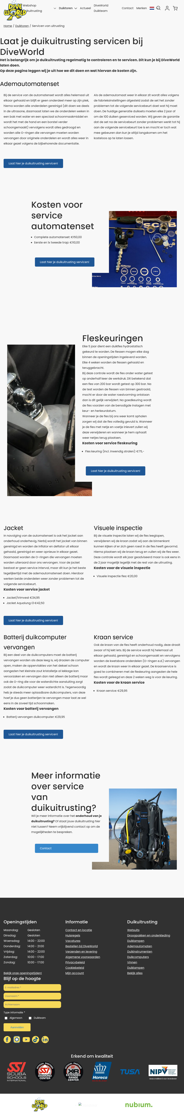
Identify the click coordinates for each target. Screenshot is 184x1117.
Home (8, 26)
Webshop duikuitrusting (32, 8)
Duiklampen (135, 941)
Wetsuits (133, 930)
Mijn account (74, 973)
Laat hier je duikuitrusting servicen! (33, 163)
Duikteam (39, 1018)
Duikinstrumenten (139, 952)
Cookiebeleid (74, 968)
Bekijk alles (134, 973)
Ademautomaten (139, 946)
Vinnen (132, 962)
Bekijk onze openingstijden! (23, 973)
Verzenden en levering (81, 952)
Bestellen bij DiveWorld (81, 946)
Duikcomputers (138, 957)
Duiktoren (66, 8)
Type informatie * (14, 1012)
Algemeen (16, 1018)
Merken (141, 8)
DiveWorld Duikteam (101, 8)
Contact (128, 8)
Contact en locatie (78, 930)
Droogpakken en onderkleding (148, 935)
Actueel (85, 8)
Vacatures (72, 941)
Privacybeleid (75, 962)
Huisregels (72, 935)
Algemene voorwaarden (82, 957)
